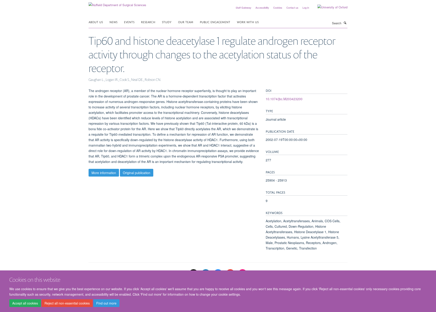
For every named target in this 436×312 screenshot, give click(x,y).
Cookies (277, 7)
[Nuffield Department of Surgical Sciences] (117, 3)
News (113, 22)
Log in (305, 7)
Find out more (106, 303)
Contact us (292, 7)
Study (166, 22)
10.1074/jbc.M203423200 (284, 99)
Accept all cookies (25, 303)
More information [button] (104, 172)
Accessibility (262, 7)
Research (148, 22)
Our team (185, 22)
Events (129, 22)
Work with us (248, 22)
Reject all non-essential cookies (67, 303)
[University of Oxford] (329, 7)
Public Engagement (215, 22)
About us (96, 22)
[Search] (344, 22)
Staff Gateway (243, 7)
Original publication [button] (136, 172)
